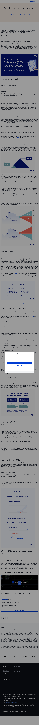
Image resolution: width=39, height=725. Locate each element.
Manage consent (19, 368)
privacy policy (25, 359)
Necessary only (19, 365)
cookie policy (18, 359)
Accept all (19, 362)
